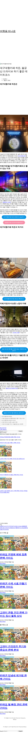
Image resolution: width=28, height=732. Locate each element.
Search (1, 431)
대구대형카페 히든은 (7, 416)
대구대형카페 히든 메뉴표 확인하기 (14, 298)
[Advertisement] (14, 14)
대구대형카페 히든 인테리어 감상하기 (14, 217)
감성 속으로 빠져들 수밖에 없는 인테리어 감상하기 (14, 349)
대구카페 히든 (22, 156)
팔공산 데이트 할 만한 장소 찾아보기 (14, 413)
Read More (3, 563)
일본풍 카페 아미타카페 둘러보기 (14, 222)
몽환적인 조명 (7, 202)
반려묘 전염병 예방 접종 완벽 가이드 (10, 437)
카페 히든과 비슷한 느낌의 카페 (9, 422)
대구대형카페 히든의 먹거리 (9, 420)
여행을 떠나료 (8, 31)
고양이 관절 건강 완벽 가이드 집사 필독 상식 (12, 458)
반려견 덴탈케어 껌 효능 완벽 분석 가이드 (11, 474)
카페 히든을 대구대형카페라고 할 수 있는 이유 (13, 418)
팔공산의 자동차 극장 (12, 388)
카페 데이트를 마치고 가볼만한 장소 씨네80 (12, 424)
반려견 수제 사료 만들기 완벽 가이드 (10, 442)
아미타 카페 (16, 332)
